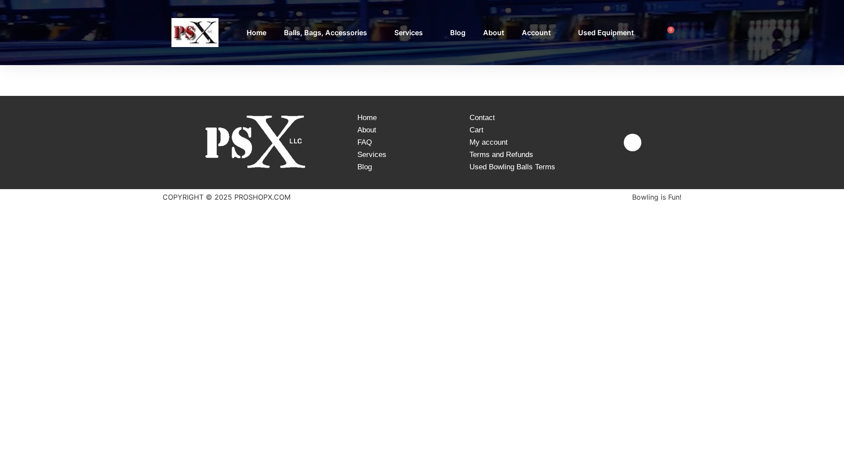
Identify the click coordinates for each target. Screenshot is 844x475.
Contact (482, 117)
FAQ (364, 142)
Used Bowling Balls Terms (512, 167)
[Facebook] (632, 142)
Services (408, 32)
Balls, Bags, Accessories (325, 32)
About (493, 32)
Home (256, 32)
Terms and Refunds (501, 154)
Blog (458, 32)
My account (488, 142)
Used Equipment (606, 32)
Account (536, 32)
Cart (476, 130)
